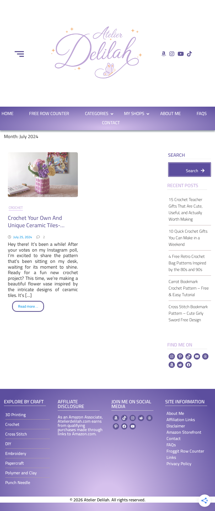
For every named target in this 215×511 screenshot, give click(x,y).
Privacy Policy (178, 463)
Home (7, 113)
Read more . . (28, 306)
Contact (111, 122)
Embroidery (15, 453)
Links (171, 457)
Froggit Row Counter (185, 451)
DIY (8, 444)
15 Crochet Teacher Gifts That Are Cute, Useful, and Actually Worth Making (185, 209)
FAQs (202, 113)
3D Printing (15, 414)
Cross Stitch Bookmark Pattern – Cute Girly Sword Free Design (188, 313)
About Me (170, 113)
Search (176, 156)
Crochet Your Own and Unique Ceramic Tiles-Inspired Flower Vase (35, 221)
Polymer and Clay (21, 473)
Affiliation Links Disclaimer (180, 423)
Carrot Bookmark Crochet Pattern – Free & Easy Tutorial (189, 288)
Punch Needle (17, 482)
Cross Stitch (16, 434)
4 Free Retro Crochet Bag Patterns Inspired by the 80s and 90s (187, 262)
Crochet (16, 207)
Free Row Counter (49, 113)
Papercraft (14, 463)
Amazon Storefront (183, 432)
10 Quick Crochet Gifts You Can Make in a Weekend (188, 237)
